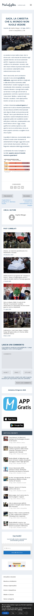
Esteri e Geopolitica (15, 30)
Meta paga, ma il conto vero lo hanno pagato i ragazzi (19, 496)
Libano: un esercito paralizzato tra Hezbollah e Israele (15, 251)
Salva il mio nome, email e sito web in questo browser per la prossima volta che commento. (17, 377)
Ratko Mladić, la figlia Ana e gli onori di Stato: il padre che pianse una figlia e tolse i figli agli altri (19, 460)
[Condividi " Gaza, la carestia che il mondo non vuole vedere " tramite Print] (22, 187)
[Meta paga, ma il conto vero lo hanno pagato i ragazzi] (6, 496)
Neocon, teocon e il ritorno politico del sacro (17, 488)
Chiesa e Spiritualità (22, 454)
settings (20, 610)
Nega (13, 613)
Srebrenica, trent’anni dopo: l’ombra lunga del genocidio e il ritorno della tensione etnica (16, 331)
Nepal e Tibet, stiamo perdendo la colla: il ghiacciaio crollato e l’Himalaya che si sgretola (19, 514)
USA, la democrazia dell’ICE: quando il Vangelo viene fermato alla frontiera (19, 504)
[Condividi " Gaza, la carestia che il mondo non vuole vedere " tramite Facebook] (11, 187)
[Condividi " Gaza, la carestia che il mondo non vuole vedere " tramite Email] (19, 187)
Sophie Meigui (15, 28)
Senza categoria (9, 599)
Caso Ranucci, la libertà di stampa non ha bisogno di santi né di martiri (19, 439)
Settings (20, 613)
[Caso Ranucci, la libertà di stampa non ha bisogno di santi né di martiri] (6, 438)
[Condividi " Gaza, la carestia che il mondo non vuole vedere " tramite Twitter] (15, 187)
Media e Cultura (21, 442)
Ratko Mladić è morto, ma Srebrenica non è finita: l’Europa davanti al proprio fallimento (19, 524)
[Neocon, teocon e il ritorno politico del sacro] (6, 488)
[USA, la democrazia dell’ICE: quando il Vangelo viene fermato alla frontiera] (6, 504)
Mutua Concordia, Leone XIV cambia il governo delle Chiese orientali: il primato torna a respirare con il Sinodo (18, 449)
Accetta (5, 613)
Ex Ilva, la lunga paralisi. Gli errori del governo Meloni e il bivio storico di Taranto (19, 479)
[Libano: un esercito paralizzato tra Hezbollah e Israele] (17, 240)
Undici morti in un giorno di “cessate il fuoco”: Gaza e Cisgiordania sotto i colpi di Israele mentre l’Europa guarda (17, 277)
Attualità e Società (21, 463)
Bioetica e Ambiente (10, 581)
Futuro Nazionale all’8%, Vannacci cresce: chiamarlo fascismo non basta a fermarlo (19, 469)
